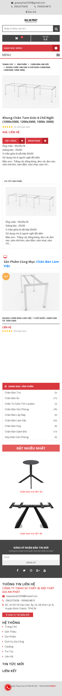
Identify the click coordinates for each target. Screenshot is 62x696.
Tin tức (9, 651)
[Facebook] (17, 570)
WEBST (53, 686)
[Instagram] (31, 570)
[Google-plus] (37, 570)
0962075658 (21, 6)
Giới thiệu (10, 631)
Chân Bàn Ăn (12, 398)
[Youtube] (44, 570)
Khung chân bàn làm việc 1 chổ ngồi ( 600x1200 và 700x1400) (29, 319)
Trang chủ (7, 64)
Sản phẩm (22, 64)
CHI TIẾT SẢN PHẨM (13, 181)
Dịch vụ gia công (14, 641)
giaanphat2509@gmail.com (29, 2)
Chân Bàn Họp (13, 426)
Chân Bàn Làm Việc (40, 64)
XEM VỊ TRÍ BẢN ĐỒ (18, 614)
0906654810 (44, 6)
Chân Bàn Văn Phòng (17, 409)
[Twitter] (24, 570)
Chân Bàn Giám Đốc (16, 431)
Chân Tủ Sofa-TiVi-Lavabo (20, 403)
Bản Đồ (31, 12)
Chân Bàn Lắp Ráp (15, 415)
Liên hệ (9, 656)
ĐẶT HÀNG (10, 140)
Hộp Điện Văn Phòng (17, 437)
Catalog (9, 646)
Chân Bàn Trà (12, 392)
